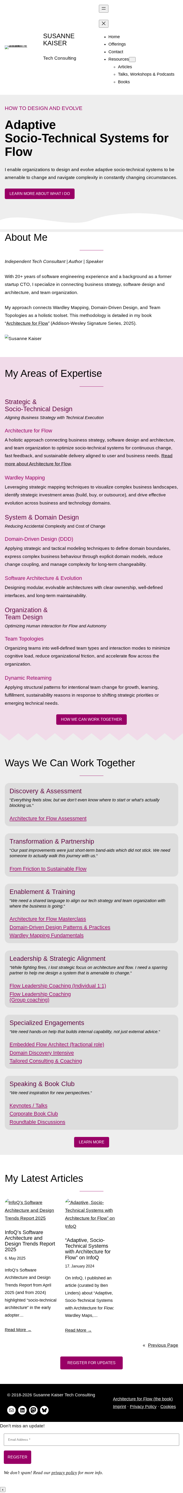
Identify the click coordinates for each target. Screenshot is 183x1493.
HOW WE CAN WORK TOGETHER (91, 719)
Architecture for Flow (27, 323)
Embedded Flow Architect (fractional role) (57, 1044)
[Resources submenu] (132, 59)
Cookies (168, 1406)
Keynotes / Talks (28, 1106)
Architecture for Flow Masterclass (48, 919)
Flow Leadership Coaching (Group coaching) (40, 997)
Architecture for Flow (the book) (143, 1399)
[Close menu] (103, 24)
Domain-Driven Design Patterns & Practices (60, 927)
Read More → (18, 1329)
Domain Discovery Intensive (42, 1053)
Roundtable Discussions (37, 1122)
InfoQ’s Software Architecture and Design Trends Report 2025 (30, 1241)
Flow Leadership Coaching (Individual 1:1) (58, 986)
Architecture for (28, 818)
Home (114, 36)
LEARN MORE (91, 1142)
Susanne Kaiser (59, 39)
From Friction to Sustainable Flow (48, 869)
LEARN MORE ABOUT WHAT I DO (40, 194)
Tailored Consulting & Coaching (46, 1061)
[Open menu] (103, 9)
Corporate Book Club (34, 1114)
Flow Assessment (66, 818)
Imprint (119, 1406)
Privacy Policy (143, 1406)
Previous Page (160, 1345)
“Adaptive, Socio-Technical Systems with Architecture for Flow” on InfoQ (88, 1249)
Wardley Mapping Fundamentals (47, 935)
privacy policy (64, 1472)
